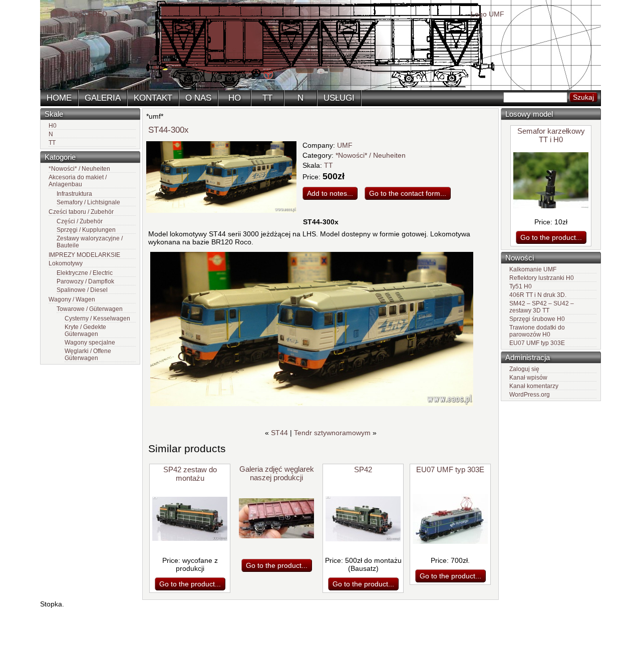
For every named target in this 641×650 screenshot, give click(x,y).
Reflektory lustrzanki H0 (541, 277)
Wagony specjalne (90, 342)
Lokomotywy (66, 263)
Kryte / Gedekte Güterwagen (85, 330)
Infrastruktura (74, 193)
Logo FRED (88, 14)
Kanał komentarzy (533, 386)
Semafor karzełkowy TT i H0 (551, 135)
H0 (53, 125)
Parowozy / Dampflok (85, 281)
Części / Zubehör (80, 221)
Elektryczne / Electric (85, 272)
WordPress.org (529, 394)
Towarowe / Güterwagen (90, 308)
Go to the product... (551, 237)
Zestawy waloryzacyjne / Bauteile (90, 242)
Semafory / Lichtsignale (88, 202)
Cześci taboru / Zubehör (81, 211)
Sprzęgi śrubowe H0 (537, 318)
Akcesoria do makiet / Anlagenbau (78, 181)
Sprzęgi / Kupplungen (86, 229)
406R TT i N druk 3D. (537, 294)
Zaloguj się (524, 369)
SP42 (363, 469)
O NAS (198, 98)
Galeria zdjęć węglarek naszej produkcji (276, 473)
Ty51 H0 (520, 286)
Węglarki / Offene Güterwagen (88, 355)
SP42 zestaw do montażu (190, 473)
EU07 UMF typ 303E (537, 343)
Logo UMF (487, 14)
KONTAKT (153, 98)
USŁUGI (339, 98)
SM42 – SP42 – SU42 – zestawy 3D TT (541, 307)
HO (234, 98)
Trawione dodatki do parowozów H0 (537, 331)
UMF (345, 145)
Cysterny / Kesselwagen (97, 318)
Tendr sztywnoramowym (332, 433)
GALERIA (103, 98)
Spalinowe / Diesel (82, 289)
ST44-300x (168, 130)
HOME (59, 98)
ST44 (279, 433)
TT (267, 98)
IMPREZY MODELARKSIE (84, 254)
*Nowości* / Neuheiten (79, 168)
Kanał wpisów (528, 377)
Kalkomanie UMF (532, 269)
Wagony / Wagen (72, 299)
